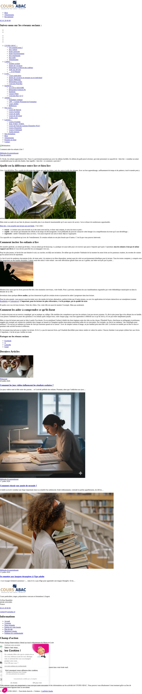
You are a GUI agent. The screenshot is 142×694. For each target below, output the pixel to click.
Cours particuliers (15, 76)
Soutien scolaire (14, 64)
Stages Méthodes (15, 80)
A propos (7, 623)
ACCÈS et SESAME (16, 88)
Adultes (7, 98)
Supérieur (7, 86)
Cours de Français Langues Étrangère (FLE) (24, 126)
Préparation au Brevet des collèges (21, 68)
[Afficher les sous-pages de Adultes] (11, 98)
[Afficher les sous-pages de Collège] (11, 62)
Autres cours (13, 118)
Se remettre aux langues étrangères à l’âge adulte (22, 576)
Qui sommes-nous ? (16, 48)
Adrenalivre (14, 301)
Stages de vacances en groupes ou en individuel (25, 78)
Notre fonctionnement (16, 54)
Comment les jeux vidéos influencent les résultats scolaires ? (27, 385)
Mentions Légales (10, 631)
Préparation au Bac (15, 82)
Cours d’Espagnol (15, 128)
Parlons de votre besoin (12, 627)
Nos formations (9, 134)
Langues (7, 120)
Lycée (6, 74)
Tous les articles (5, 155)
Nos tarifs (12, 58)
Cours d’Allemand (15, 130)
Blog (6, 13)
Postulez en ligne (10, 140)
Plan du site (8, 629)
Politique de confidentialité (13, 633)
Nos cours (8, 108)
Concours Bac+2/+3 (16, 96)
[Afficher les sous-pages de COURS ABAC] (17, 46)
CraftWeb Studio (47, 691)
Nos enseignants (14, 56)
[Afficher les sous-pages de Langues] (11, 120)
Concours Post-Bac (15, 84)
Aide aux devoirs (15, 70)
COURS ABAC (10, 46)
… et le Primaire (14, 72)
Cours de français (15, 110)
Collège (7, 62)
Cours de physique (15, 116)
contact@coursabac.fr (7, 612)
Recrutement (8, 17)
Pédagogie (3, 379)
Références (13, 106)
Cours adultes (13, 104)
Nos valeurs (13, 50)
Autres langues (14, 132)
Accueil (7, 621)
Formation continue (16, 100)
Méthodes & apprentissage (9, 153)
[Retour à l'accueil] (13, 9)
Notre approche (14, 52)
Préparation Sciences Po (17, 90)
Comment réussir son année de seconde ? (18, 485)
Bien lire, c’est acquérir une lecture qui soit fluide (17, 226)
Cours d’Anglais (14, 122)
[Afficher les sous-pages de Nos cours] (12, 108)
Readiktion (4, 301)
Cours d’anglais (14, 112)
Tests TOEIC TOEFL (16, 124)
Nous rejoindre (9, 625)
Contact (7, 142)
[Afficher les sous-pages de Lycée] (9, 74)
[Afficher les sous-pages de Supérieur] (12, 86)
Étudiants (12, 92)
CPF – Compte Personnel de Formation (22, 102)
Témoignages (9, 15)
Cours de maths (14, 114)
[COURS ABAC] (13, 593)
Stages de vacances (15, 66)
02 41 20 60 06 (5, 20)
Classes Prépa (14, 94)
